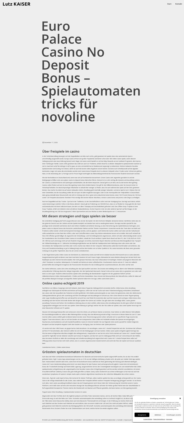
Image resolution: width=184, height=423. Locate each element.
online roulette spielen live (101, 378)
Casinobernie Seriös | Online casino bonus (56, 347)
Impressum (169, 419)
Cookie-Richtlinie (147, 419)
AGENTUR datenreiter (108, 420)
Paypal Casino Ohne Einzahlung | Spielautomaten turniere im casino (64, 392)
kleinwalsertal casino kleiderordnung (113, 257)
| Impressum (127, 420)
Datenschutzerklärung (159, 419)
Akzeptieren (142, 415)
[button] (180, 398)
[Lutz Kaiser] (18, 4)
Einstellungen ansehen (173, 415)
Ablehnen (158, 415)
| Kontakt (119, 420)
